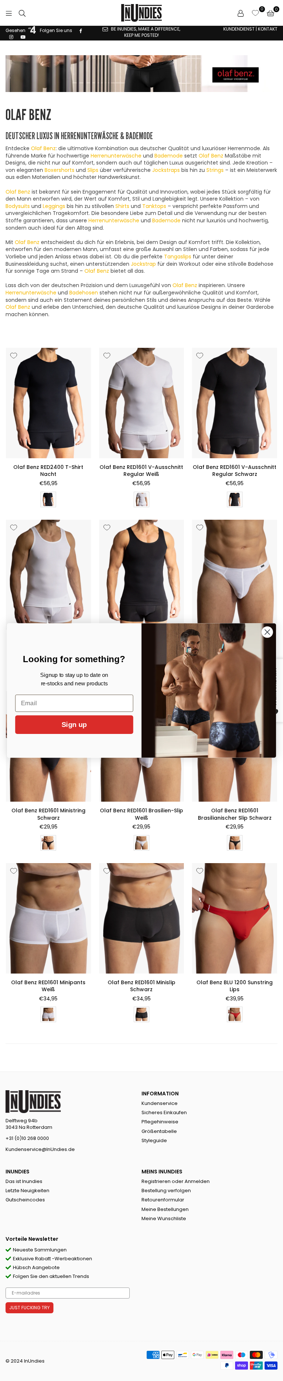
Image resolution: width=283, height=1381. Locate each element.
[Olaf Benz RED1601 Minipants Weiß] (48, 918)
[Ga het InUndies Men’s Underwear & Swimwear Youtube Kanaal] (23, 36)
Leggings (54, 206)
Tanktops (154, 206)
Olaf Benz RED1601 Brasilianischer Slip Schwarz (235, 814)
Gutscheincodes (25, 1199)
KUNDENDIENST (239, 29)
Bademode (168, 155)
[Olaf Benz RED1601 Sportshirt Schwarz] (141, 575)
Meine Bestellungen (165, 1209)
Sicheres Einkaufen (164, 1112)
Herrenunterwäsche (116, 155)
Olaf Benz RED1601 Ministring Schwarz (48, 814)
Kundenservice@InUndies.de (40, 1149)
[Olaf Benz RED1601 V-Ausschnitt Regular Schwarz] (234, 403)
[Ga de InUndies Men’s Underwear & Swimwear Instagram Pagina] (11, 36)
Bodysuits (18, 206)
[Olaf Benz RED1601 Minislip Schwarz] (141, 918)
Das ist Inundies (24, 1181)
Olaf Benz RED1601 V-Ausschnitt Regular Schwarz (234, 470)
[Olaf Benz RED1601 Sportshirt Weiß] (48, 575)
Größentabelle (159, 1131)
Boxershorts (59, 170)
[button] (270, 13)
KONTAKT (267, 29)
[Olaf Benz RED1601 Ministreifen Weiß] (234, 575)
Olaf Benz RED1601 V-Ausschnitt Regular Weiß (141, 470)
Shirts (122, 206)
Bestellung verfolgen (166, 1190)
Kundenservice (160, 1103)
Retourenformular (163, 1199)
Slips (92, 170)
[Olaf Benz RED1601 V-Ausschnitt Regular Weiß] (141, 403)
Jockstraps (166, 170)
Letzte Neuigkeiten (27, 1190)
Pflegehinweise (160, 1121)
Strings (215, 170)
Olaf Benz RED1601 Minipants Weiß (48, 986)
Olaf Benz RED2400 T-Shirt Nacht (48, 470)
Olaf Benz (43, 148)
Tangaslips (177, 256)
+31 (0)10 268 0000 (27, 1138)
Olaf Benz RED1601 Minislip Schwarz (141, 986)
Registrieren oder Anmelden (176, 1181)
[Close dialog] (267, 632)
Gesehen (16, 30)
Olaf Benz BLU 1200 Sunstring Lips (234, 986)
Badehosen (83, 292)
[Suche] (22, 13)
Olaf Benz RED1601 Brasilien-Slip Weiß (141, 814)
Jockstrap (143, 264)
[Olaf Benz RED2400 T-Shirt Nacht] (48, 403)
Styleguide (154, 1140)
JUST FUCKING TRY (29, 1307)
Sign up (74, 725)
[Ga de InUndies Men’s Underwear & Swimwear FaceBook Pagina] (80, 30)
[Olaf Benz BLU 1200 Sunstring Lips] (234, 918)
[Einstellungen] (240, 13)
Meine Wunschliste (164, 1218)
